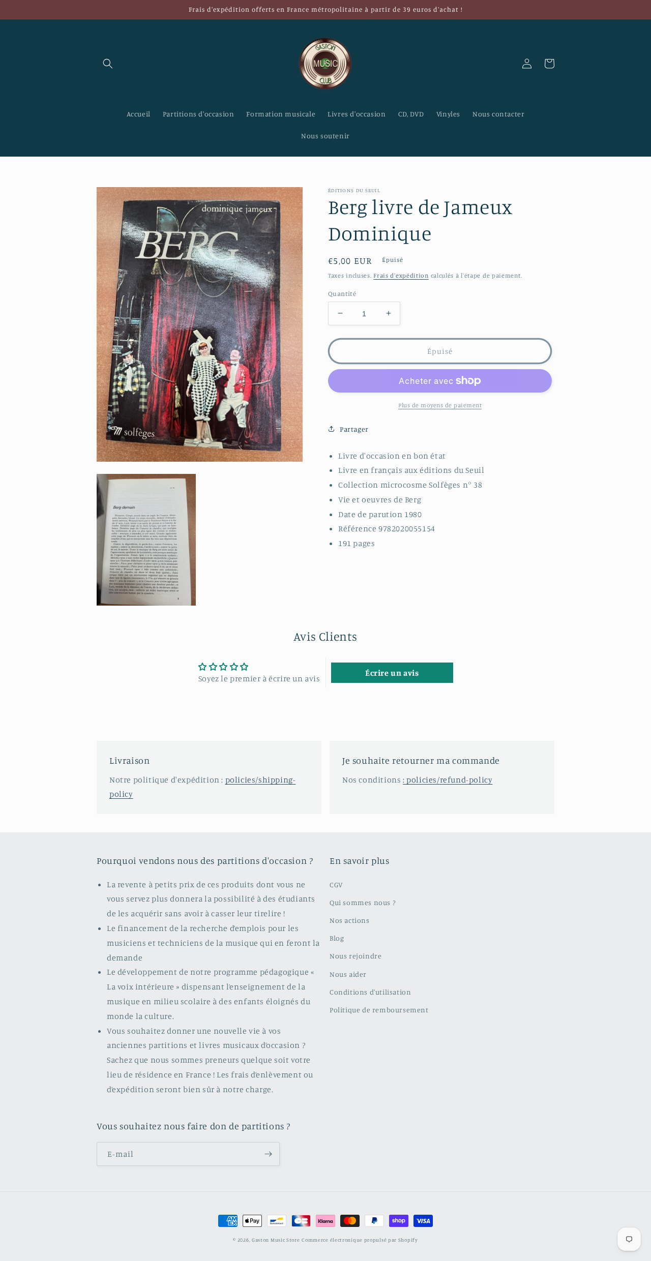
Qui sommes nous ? (362, 902)
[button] (108, 63)
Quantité (342, 293)
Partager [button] (354, 429)
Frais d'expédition (401, 275)
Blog (337, 938)
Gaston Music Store (276, 1240)
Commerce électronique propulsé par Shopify (360, 1240)
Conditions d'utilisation (370, 991)
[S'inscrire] (268, 1154)
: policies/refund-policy (447, 779)
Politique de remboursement (379, 1009)
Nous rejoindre (355, 955)
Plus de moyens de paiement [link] (440, 405)
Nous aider (348, 974)
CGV (336, 884)
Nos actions (350, 920)
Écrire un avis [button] (392, 673)
